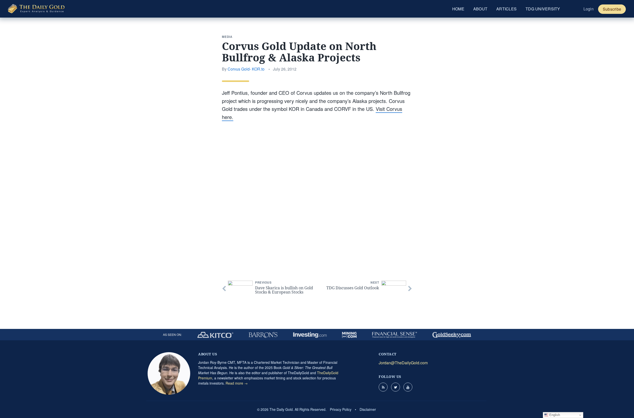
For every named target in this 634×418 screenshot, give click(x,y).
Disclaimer (368, 409)
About (480, 9)
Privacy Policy (340, 409)
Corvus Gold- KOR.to (246, 69)
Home (458, 9)
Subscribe (612, 9)
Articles (506, 9)
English (554, 415)
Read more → (237, 383)
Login (588, 9)
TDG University (543, 9)
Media (227, 36)
